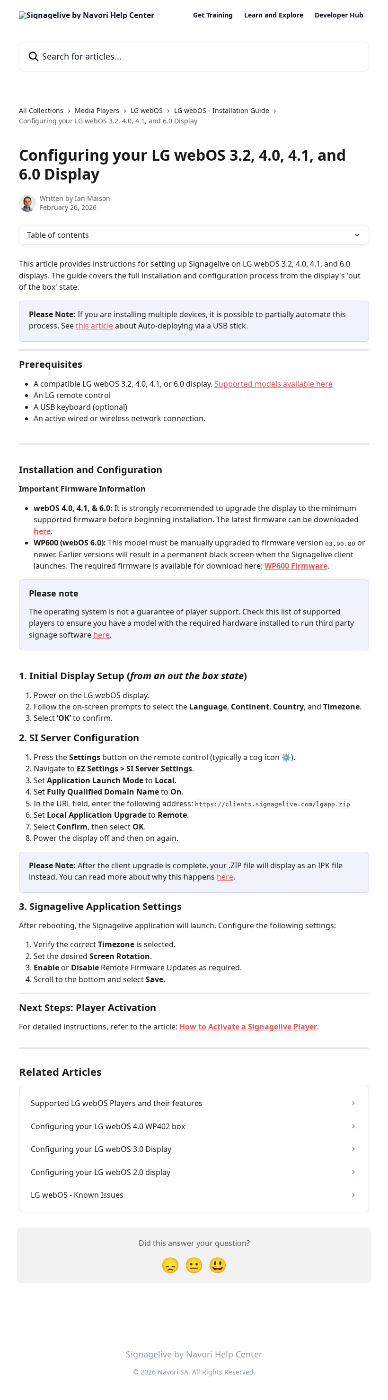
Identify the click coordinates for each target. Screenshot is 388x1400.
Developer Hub (339, 15)
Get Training (213, 15)
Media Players (97, 110)
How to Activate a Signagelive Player (248, 1026)
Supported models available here (273, 384)
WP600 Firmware (296, 566)
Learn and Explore (273, 15)
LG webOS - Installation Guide (221, 110)
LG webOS (147, 110)
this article (94, 325)
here (42, 531)
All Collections (41, 110)
